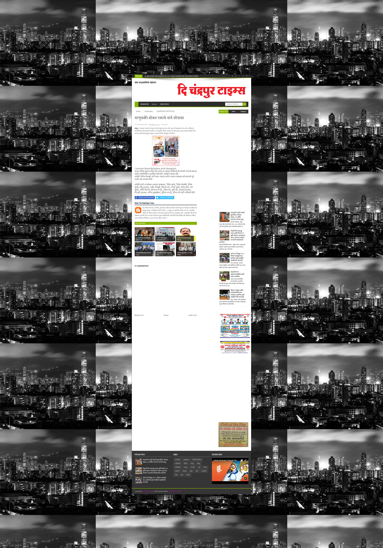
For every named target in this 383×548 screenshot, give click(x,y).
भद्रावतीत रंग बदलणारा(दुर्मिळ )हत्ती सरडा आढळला (237, 274)
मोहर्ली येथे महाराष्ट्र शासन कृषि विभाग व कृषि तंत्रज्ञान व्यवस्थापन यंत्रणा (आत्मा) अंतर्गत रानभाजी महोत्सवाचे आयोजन (174, 76)
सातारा (188, 475)
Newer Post (139, 315)
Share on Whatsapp (187, 197)
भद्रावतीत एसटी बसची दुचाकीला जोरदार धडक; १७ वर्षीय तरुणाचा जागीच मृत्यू (238, 216)
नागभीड (193, 467)
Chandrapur (144, 104)
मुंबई (191, 471)
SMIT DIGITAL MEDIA (174, 491)
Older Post (193, 315)
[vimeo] (235, 76)
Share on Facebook (146, 197)
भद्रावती (177, 471)
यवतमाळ (204, 471)
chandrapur (164, 124)
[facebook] (228, 76)
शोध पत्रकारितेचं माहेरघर (145, 82)
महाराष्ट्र (184, 471)
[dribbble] (243, 76)
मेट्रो (197, 471)
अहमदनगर (186, 460)
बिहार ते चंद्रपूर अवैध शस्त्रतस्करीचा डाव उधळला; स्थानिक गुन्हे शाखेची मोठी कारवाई (237, 293)
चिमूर (198, 463)
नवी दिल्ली (178, 467)
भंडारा (205, 467)
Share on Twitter (166, 197)
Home (166, 315)
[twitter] (232, 76)
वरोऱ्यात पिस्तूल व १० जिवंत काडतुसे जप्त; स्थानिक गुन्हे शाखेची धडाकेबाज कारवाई (237, 257)
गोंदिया (185, 463)
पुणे (199, 467)
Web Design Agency (147, 491)
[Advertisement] (60, 37)
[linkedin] (246, 76)
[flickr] (239, 76)
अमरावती (177, 460)
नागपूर (185, 467)
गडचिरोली (177, 463)
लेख (176, 475)
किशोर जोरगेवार (197, 460)
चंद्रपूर (192, 463)
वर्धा (182, 475)
